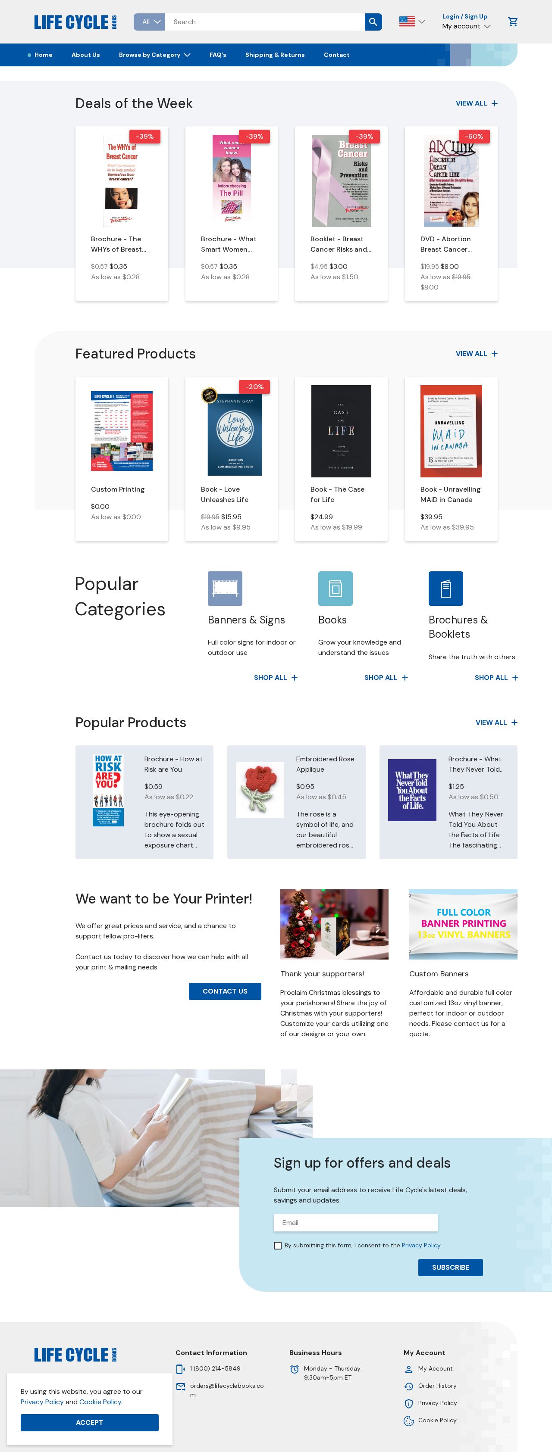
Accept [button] (90, 1422)
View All (471, 103)
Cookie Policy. (100, 1401)
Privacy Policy (42, 1401)
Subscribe (450, 1267)
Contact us (225, 991)
